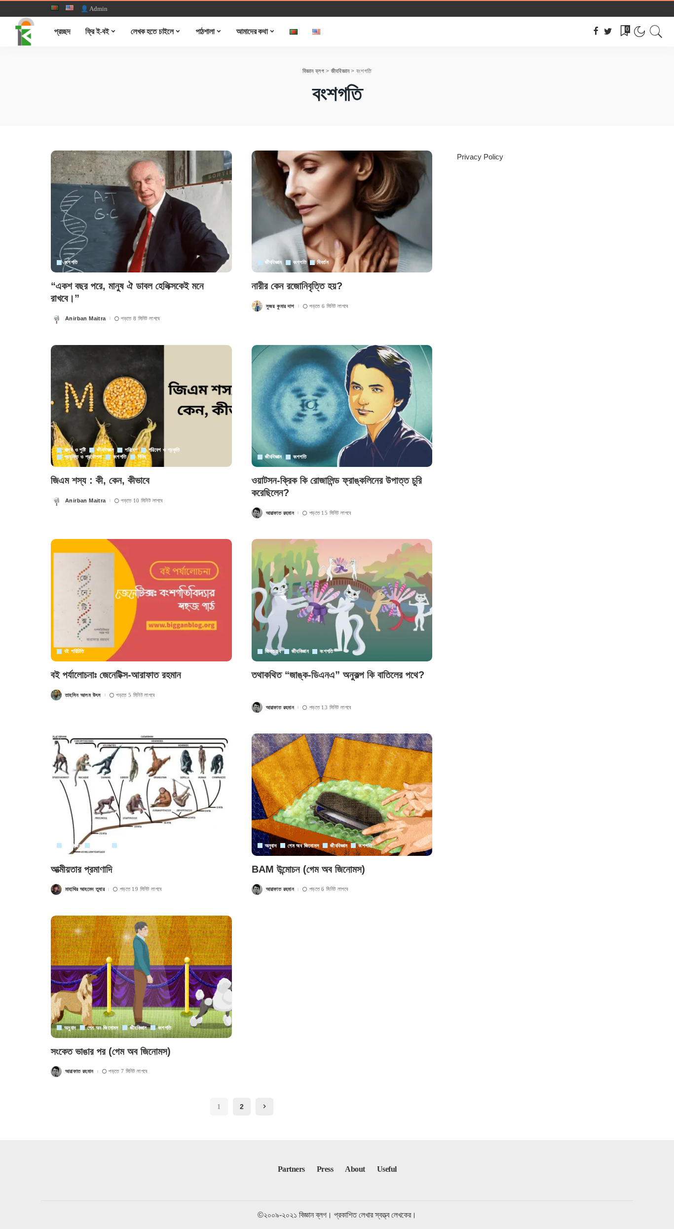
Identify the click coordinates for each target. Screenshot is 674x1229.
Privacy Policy (480, 157)
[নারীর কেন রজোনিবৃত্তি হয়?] (342, 212)
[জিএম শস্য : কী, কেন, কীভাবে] (141, 406)
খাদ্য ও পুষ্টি (75, 450)
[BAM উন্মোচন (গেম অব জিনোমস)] (342, 794)
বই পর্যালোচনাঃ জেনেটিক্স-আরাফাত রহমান (116, 674)
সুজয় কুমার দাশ (280, 306)
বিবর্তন (323, 262)
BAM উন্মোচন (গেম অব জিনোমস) (308, 869)
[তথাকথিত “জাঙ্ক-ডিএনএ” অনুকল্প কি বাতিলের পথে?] (342, 600)
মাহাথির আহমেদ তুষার (85, 889)
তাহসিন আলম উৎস (83, 695)
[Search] (656, 31)
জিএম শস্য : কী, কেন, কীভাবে (100, 480)
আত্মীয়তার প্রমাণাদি (81, 869)
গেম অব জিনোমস (303, 845)
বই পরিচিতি (74, 651)
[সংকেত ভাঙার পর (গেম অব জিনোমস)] (141, 977)
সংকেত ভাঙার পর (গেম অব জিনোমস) (111, 1051)
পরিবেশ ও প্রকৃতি (164, 450)
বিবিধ (142, 457)
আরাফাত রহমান (280, 513)
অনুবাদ (271, 845)
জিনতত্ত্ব (273, 651)
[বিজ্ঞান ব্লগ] (24, 31)
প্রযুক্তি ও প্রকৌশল (83, 457)
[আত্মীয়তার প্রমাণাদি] (141, 794)
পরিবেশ (131, 450)
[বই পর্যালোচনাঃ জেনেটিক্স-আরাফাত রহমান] (141, 600)
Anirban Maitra (85, 318)
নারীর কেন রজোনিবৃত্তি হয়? (297, 285)
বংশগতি (71, 262)
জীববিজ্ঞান (273, 262)
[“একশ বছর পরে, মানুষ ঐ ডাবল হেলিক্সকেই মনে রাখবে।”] (141, 212)
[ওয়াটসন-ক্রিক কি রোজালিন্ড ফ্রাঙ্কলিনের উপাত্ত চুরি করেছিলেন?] (342, 406)
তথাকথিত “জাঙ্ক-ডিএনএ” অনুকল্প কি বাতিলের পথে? (338, 674)
